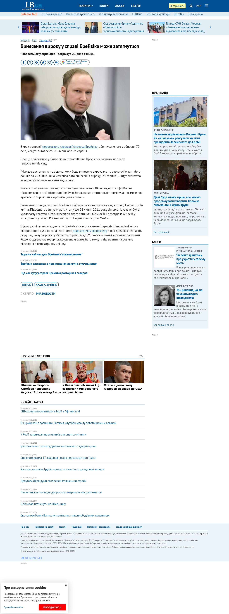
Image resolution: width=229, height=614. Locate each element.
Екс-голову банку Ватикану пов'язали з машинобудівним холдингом (65, 515)
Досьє (119, 6)
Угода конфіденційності (129, 526)
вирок (26, 284)
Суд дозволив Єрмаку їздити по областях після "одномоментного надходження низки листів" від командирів (123, 29)
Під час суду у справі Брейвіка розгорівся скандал (54, 273)
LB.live (136, 6)
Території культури (158, 14)
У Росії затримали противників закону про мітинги (53, 434)
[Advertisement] (83, 325)
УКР (198, 5)
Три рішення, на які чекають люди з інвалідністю (189, 294)
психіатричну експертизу (90, 231)
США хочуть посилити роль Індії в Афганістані (50, 411)
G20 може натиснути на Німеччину (43, 504)
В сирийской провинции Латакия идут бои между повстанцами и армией (68, 423)
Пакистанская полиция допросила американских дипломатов (61, 492)
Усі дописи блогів (164, 325)
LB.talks (179, 14)
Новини (84, 6)
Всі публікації (162, 232)
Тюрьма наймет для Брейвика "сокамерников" (51, 254)
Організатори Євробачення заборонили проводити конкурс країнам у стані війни (61, 27)
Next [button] (210, 27)
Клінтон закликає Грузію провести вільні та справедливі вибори (62, 469)
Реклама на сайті (44, 526)
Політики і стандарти (98, 526)
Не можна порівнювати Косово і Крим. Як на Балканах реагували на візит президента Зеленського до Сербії (180, 138)
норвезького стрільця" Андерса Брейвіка (70, 147)
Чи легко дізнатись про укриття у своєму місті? (190, 259)
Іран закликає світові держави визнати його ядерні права (58, 446)
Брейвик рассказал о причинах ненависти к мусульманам (59, 264)
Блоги (103, 6)
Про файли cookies (13, 607)
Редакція (76, 526)
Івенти (62, 526)
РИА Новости (45, 293)
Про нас (25, 526)
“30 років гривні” (51, 14)
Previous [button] (19, 27)
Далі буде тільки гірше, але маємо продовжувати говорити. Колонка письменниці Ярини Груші (177, 201)
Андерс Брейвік (46, 284)
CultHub (137, 14)
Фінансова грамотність (80, 14)
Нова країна (195, 14)
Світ (34, 39)
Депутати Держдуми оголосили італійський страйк (53, 481)
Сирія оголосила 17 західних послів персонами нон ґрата (58, 458)
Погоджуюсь (52, 607)
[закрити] (66, 585)
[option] (52, 27)
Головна (25, 39)
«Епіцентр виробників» (113, 14)
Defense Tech (29, 14)
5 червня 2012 (45, 40)
